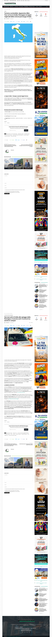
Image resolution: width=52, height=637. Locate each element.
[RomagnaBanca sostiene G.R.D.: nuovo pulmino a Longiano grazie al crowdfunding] (18, 163)
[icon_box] (28, 0)
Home (5, 9)
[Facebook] (45, 0)
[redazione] (5, 18)
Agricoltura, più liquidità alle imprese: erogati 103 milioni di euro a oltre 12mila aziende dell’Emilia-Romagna (10, 145)
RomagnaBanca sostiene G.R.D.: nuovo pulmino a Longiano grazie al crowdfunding (18, 167)
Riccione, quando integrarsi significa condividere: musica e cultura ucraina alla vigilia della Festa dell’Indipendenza (43, 301)
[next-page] (6, 170)
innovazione (8, 636)
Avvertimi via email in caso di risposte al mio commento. (12, 191)
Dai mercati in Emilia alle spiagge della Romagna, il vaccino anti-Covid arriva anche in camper (26, 145)
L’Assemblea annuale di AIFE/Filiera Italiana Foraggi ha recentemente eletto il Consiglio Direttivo (28, 167)
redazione (7, 18)
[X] (29, 632)
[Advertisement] (18, 49)
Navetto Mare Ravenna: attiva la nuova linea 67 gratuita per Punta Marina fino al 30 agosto (43, 306)
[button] (47, 7)
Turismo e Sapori (41, 304)
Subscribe (45, 13)
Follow (41, 13)
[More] (30, 21)
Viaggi (9, 9)
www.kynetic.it (18, 636)
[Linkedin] (47, 0)
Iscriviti (26, 130)
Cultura (7, 9)
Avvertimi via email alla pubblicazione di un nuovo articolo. (12, 192)
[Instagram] (46, 0)
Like (36, 13)
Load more (41, 309)
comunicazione (12, 636)
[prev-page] (4, 170)
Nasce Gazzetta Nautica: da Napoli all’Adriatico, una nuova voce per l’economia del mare (9, 167)
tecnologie (15, 636)
